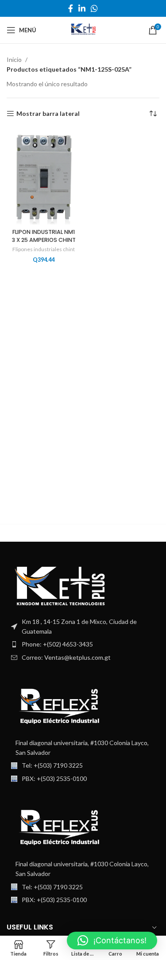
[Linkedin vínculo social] (82, 8)
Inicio (15, 59)
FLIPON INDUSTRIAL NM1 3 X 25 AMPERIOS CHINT (44, 236)
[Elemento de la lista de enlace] (83, 644)
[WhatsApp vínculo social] (94, 8)
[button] (112, 940)
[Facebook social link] (71, 8)
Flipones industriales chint (43, 249)
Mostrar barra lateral (48, 113)
